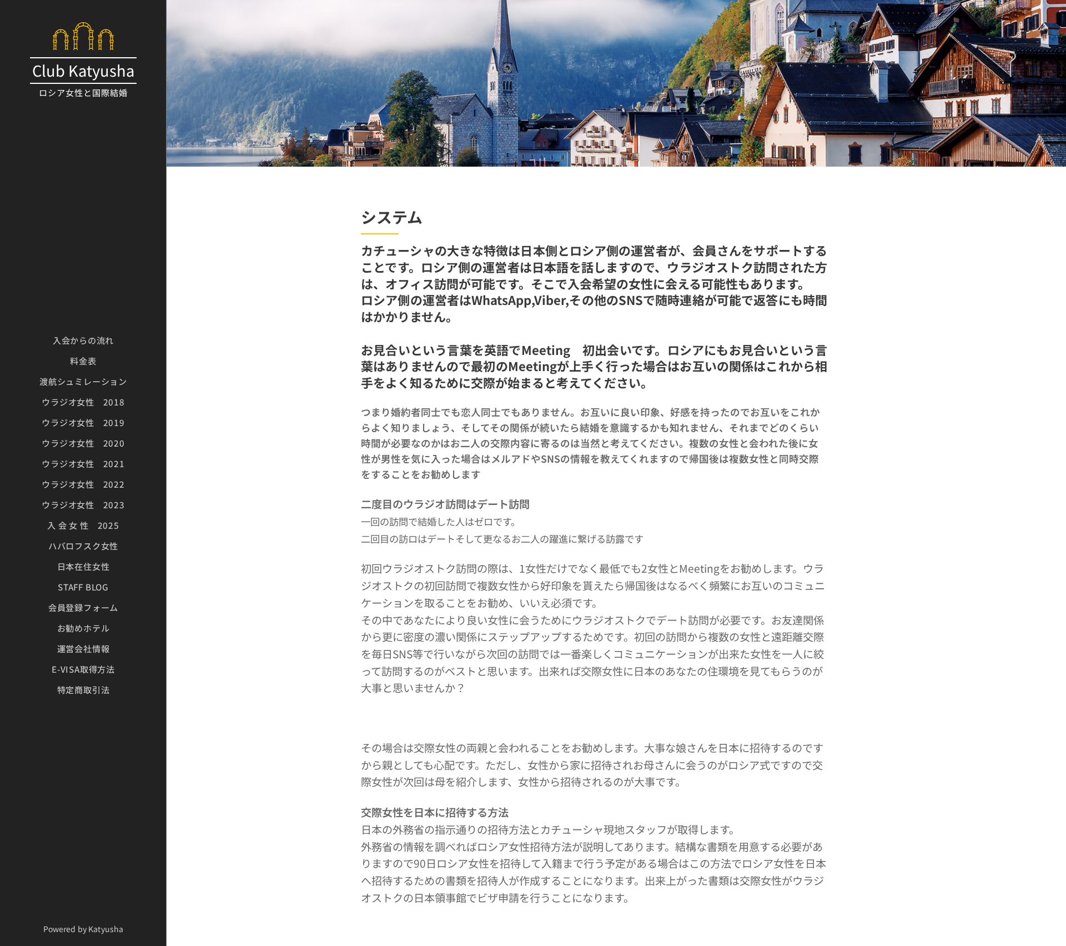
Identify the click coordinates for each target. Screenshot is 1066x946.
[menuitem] (83, 340)
